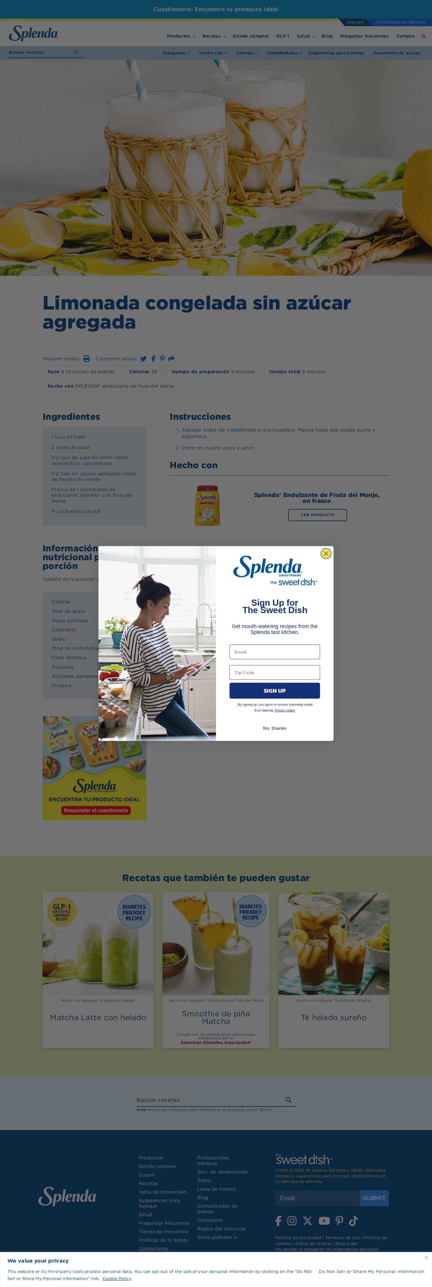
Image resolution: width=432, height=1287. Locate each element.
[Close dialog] (326, 553)
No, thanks (275, 728)
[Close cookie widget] (426, 1257)
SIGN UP (275, 690)
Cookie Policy (117, 1278)
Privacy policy (284, 710)
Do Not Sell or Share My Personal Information (372, 1271)
